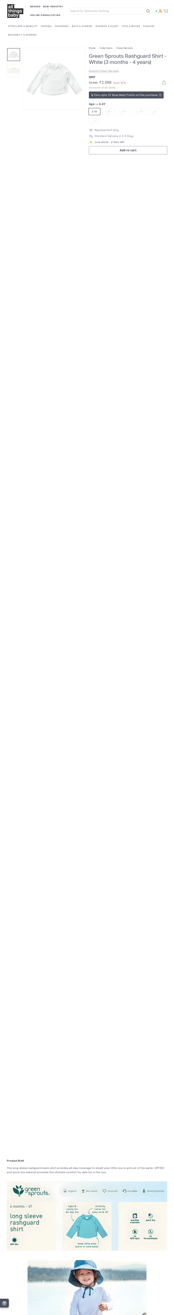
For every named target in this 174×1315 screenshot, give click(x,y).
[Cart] (166, 11)
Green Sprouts (124, 48)
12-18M (140, 112)
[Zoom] (54, 79)
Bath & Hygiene (82, 26)
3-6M (109, 112)
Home (92, 48)
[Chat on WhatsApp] (156, 11)
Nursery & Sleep (107, 26)
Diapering (62, 26)
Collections (106, 48)
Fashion (148, 26)
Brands (35, 6)
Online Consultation (45, 15)
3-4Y (94, 111)
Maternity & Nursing (22, 35)
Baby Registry (53, 6)
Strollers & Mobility (23, 26)
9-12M (124, 112)
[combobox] (109, 11)
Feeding (46, 26)
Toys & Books (131, 26)
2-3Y (95, 122)
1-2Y (155, 112)
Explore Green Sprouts (104, 71)
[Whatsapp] (164, 82)
